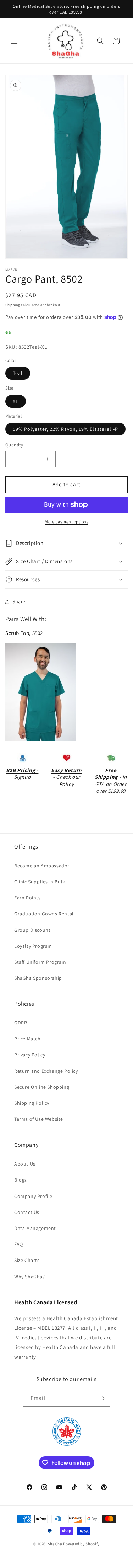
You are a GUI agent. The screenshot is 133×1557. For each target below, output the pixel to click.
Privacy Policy (29, 1055)
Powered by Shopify (81, 1543)
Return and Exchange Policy (46, 1071)
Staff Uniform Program (40, 962)
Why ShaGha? (29, 1276)
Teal (18, 373)
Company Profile (33, 1196)
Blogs (20, 1180)
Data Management (35, 1228)
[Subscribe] (102, 1398)
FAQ (18, 1244)
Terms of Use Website (38, 1119)
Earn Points (27, 897)
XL (15, 401)
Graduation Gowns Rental (44, 913)
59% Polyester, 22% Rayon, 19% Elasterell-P (65, 429)
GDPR (20, 1023)
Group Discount (32, 930)
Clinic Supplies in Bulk (39, 881)
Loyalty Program (33, 946)
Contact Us (26, 1212)
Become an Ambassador (42, 865)
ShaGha (55, 1543)
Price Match (27, 1039)
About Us (24, 1164)
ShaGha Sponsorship (38, 978)
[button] (14, 41)
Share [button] (19, 601)
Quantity (14, 445)
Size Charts (27, 1260)
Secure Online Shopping (41, 1087)
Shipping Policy (31, 1103)
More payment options (66, 521)
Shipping (12, 305)
